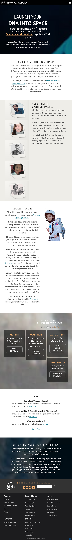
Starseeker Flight (30, 500)
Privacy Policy (36, 538)
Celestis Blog (29, 535)
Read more (32, 406)
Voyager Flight (29, 509)
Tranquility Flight (30, 506)
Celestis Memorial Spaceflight (19, 34)
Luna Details (13, 349)
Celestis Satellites (30, 516)
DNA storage (9, 263)
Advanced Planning (52, 516)
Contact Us (55, 327)
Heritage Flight (29, 503)
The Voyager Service (52, 509)
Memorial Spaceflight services (27, 216)
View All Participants (10, 522)
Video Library (29, 529)
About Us (6, 499)
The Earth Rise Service (53, 500)
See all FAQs (36, 429)
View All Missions (30, 512)
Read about (34, 299)
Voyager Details (35, 352)
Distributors (7, 509)
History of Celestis (9, 502)
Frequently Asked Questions (33, 522)
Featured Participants (10, 525)
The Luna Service (51, 506)
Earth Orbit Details (56, 348)
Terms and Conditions (42, 538)
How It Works (29, 525)
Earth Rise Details (57, 374)
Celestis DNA (50, 512)
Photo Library (29, 532)
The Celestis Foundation (11, 506)
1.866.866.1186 (31, 483)
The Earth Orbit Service (53, 503)
